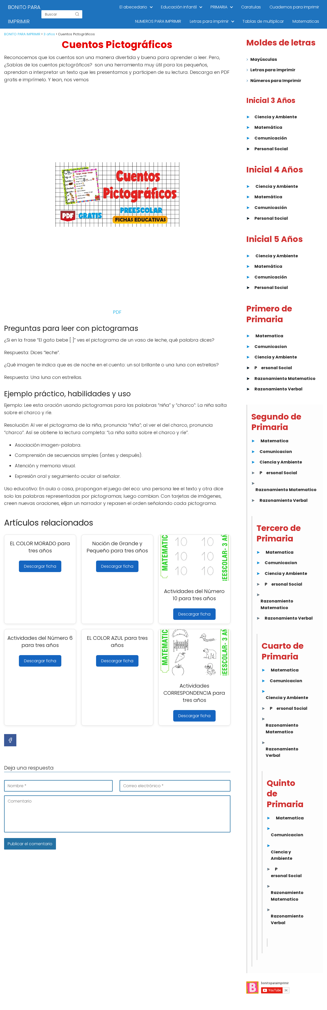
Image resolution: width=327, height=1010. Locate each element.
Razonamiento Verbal (278, 389)
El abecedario (133, 7)
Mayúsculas (263, 59)
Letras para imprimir (209, 21)
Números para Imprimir (275, 81)
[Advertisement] (117, 124)
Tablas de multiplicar (263, 21)
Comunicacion (270, 347)
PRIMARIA (219, 7)
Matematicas (306, 21)
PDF (117, 312)
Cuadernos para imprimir (294, 7)
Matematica (269, 336)
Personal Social (271, 149)
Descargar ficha (40, 566)
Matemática (268, 127)
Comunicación (270, 138)
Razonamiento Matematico (285, 378)
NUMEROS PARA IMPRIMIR (158, 21)
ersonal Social (276, 368)
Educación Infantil (179, 7)
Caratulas (251, 7)
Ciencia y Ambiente (275, 117)
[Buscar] (77, 14)
